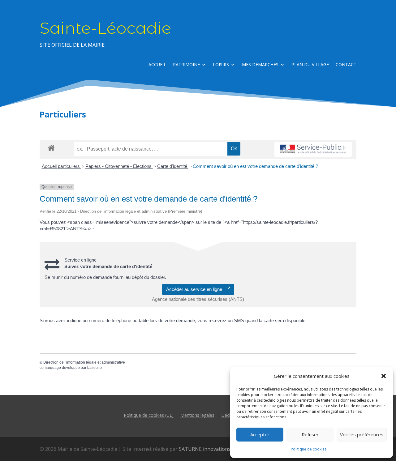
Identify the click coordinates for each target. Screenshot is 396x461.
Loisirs (221, 64)
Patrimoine (186, 64)
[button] (384, 376)
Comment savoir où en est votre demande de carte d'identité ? (255, 166)
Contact (346, 64)
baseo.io (94, 367)
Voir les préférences (361, 434)
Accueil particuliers (61, 166)
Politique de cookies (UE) (149, 414)
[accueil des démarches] (51, 147)
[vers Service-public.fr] (313, 149)
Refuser (310, 434)
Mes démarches (260, 64)
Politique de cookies (308, 449)
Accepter (259, 434)
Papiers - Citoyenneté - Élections (119, 166)
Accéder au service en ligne (196, 289)
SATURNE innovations (204, 449)
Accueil (157, 64)
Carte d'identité (172, 166)
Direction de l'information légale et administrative (84, 362)
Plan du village (310, 64)
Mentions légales (197, 414)
